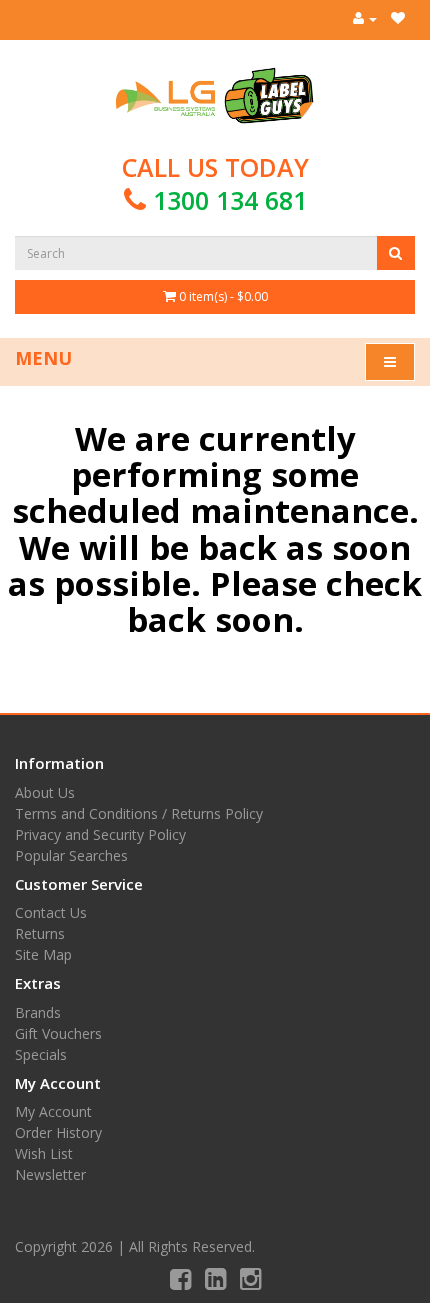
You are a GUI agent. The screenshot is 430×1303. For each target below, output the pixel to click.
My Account (53, 1111)
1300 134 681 (230, 200)
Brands (38, 1012)
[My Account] (365, 18)
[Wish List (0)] (398, 18)
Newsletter (50, 1174)
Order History (58, 1132)
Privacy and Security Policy (100, 834)
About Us (45, 792)
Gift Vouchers (58, 1033)
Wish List (44, 1153)
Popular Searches (71, 855)
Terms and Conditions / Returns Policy (139, 813)
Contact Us (51, 912)
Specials (41, 1054)
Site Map (43, 954)
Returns (40, 933)
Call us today (215, 183)
